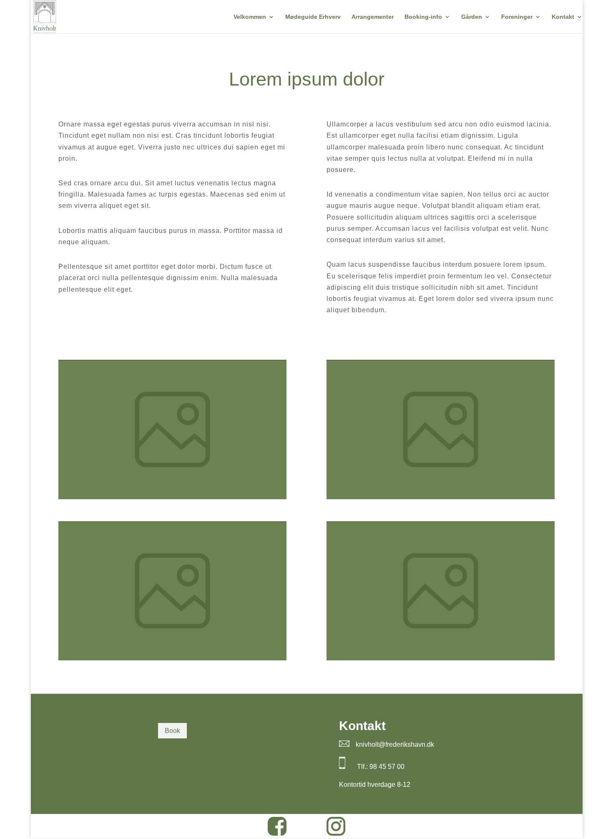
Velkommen (250, 17)
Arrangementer (373, 17)
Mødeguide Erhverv (313, 17)
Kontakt (563, 17)
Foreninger (517, 17)
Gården (471, 17)
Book (172, 730)
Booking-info (423, 17)
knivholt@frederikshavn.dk (395, 744)
